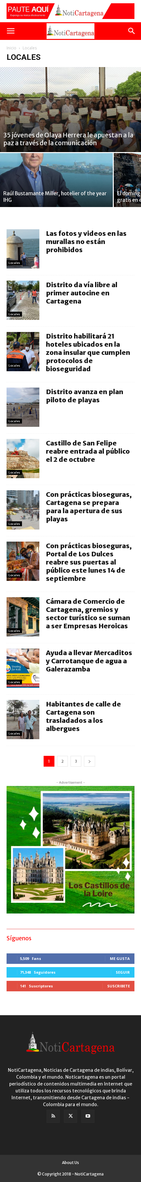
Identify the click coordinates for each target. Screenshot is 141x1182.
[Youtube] (87, 1116)
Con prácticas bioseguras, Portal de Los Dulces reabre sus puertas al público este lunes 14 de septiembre (89, 562)
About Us (70, 1162)
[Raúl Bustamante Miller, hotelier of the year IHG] (56, 180)
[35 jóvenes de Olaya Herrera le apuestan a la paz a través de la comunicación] (70, 109)
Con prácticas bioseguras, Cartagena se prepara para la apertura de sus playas (89, 506)
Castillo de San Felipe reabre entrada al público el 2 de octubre (88, 451)
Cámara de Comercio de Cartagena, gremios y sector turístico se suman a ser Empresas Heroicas (88, 613)
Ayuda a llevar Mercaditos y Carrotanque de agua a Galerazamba (89, 661)
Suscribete (118, 985)
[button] (10, 31)
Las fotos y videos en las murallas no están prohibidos (86, 241)
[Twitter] (70, 1116)
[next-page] (89, 761)
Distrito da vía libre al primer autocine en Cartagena (81, 293)
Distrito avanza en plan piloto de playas (84, 396)
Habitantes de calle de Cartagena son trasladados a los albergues (83, 716)
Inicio (11, 48)
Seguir (123, 972)
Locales (14, 263)
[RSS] (53, 1116)
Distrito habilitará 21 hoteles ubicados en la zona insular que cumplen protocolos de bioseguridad (88, 352)
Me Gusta (120, 958)
